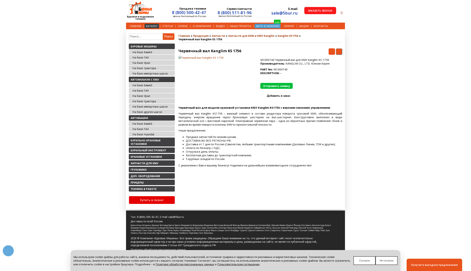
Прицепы (137, 182)
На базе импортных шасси (150, 73)
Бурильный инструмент (148, 150)
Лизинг (289, 26)
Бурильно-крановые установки (146, 142)
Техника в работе (144, 189)
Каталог (152, 26)
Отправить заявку (276, 86)
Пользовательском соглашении (238, 264)
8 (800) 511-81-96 (235, 12)
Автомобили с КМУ (145, 79)
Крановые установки (146, 156)
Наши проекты (240, 26)
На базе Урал (141, 63)
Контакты (321, 26)
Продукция (201, 36)
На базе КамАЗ (142, 52)
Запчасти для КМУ (144, 163)
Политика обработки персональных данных (158, 249)
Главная (135, 26)
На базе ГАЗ (140, 57)
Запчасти (218, 36)
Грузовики (138, 169)
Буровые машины (144, 46)
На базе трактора (144, 68)
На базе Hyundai (143, 134)
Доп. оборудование (145, 176)
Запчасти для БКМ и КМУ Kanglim (251, 36)
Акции (304, 26)
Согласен (364, 260)
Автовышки (139, 118)
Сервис (183, 26)
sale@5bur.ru (284, 13)
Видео (220, 26)
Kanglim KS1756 (288, 36)
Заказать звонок (320, 10)
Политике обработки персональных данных (184, 264)
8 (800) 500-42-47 (189, 12)
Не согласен (387, 260)
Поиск (168, 36)
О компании (202, 26)
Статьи (167, 26)
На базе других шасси (147, 112)
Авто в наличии (267, 26)
